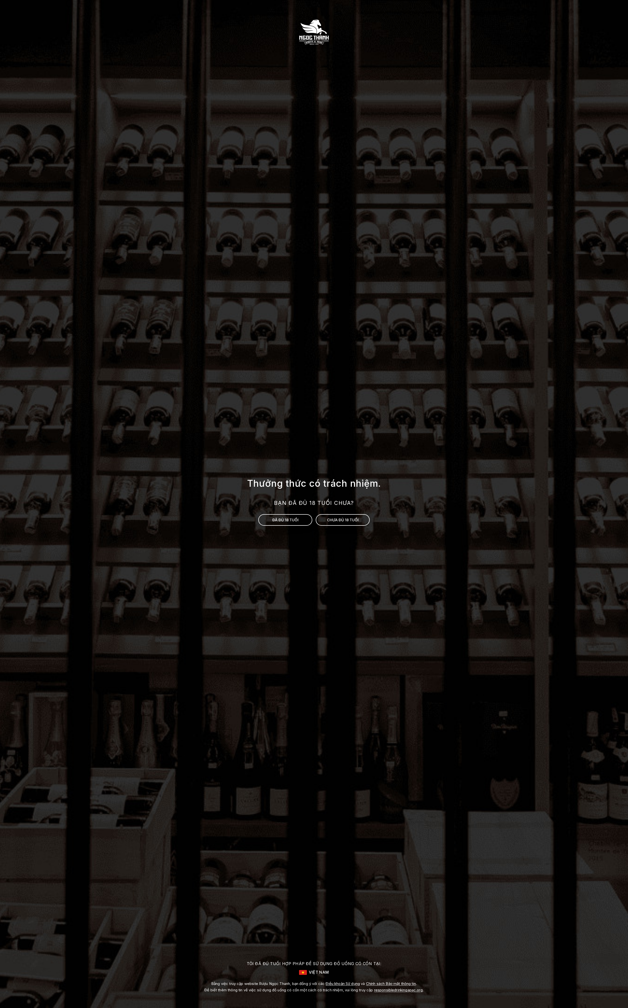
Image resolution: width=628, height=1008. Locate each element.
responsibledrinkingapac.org (398, 990)
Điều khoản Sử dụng (343, 983)
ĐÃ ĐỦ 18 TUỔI (285, 520)
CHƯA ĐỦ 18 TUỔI (343, 520)
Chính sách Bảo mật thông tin (391, 983)
